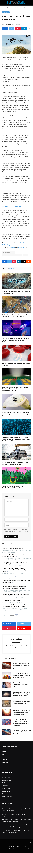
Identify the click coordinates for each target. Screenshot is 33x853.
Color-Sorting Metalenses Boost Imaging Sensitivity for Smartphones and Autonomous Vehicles (15, 388)
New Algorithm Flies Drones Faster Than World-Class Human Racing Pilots (15, 563)
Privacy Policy (18, 848)
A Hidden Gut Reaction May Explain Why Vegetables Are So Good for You (22, 712)
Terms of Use (27, 848)
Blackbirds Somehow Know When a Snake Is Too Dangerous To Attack (21, 703)
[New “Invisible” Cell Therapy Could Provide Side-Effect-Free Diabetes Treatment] (6, 722)
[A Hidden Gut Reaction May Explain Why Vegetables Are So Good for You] (6, 712)
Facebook (4, 751)
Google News (22, 247)
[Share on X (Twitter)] (12, 28)
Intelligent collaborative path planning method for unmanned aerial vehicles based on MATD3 (14, 587)
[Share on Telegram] (24, 28)
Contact (24, 846)
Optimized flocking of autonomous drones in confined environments (15, 595)
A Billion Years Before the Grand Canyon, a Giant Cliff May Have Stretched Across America (21, 666)
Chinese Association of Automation (12, 255)
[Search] (30, 3)
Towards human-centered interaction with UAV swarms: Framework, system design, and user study (15, 547)
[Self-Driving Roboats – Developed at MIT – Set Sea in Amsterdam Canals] (16, 452)
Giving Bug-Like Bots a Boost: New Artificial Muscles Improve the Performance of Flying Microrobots (16, 414)
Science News (6, 791)
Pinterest (4, 759)
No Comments (10, 24)
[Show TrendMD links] (30, 615)
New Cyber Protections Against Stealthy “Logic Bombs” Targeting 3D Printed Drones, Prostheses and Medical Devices (16, 439)
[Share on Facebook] (5, 28)
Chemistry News (6, 780)
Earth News (5, 783)
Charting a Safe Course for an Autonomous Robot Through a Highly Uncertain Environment (15, 340)
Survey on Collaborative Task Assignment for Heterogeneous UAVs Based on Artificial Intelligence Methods (15, 570)
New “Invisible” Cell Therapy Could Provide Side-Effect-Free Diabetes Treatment (21, 722)
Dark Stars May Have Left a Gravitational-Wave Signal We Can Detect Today (21, 694)
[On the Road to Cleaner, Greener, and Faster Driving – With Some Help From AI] (16, 304)
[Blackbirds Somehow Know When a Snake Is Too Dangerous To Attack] (6, 703)
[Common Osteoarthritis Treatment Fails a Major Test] (6, 685)
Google (12, 247)
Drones (25, 255)
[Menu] (3, 2)
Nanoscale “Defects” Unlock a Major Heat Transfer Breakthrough (22, 732)
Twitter (4, 754)
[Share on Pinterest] (18, 28)
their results (14, 75)
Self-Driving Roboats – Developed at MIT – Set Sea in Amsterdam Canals (15, 463)
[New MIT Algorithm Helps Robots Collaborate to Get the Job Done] (16, 475)
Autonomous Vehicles (8, 252)
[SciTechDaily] (15, 2)
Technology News (7, 796)
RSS (3, 765)
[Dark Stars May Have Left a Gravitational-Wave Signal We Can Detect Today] (6, 694)
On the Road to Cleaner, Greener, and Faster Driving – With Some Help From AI (16, 315)
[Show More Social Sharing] (29, 28)
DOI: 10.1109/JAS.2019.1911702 (11, 206)
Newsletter (5, 762)
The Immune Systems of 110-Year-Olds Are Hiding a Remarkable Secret (21, 675)
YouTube (4, 757)
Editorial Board (8, 848)
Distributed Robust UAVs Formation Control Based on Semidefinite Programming (15, 555)
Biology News (6, 777)
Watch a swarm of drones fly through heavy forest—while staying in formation (16, 581)
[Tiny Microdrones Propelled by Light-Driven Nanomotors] (16, 353)
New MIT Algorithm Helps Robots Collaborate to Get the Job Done (12, 487)
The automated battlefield (8, 576)
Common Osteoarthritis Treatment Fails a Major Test (20, 684)
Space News (5, 794)
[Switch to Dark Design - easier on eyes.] (28, 3)
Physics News (6, 788)
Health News (5, 785)
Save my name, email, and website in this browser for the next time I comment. (16, 530)
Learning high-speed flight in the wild (11, 600)
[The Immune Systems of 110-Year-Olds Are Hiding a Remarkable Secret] (6, 675)
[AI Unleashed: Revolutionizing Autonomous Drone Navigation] (16, 281)
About (18, 846)
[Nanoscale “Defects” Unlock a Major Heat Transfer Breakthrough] (6, 732)
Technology (6, 12)
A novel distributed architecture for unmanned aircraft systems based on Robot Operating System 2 (15, 605)
